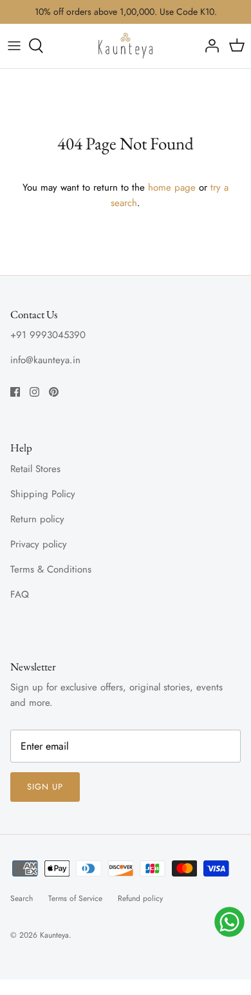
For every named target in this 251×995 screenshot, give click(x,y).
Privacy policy (38, 544)
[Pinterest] (54, 392)
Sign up (45, 787)
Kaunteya (54, 935)
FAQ (19, 594)
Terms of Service (75, 898)
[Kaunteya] (125, 46)
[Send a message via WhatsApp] (229, 922)
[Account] (208, 46)
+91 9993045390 (48, 335)
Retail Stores (35, 469)
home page (172, 187)
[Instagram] (34, 392)
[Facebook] (15, 392)
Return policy (37, 519)
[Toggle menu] (14, 46)
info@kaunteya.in (45, 360)
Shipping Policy (42, 494)
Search (21, 898)
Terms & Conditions (50, 569)
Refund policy (140, 898)
